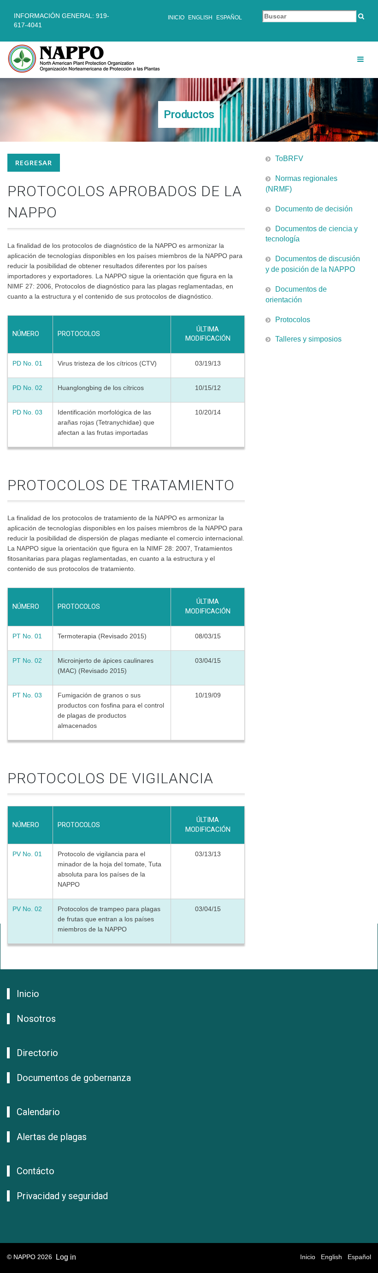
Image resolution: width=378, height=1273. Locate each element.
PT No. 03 (27, 695)
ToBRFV (289, 158)
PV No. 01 (27, 854)
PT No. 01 (27, 636)
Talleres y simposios (308, 339)
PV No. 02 (27, 909)
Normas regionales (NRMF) (301, 183)
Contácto (35, 1171)
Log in (66, 1257)
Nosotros (36, 1018)
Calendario (38, 1111)
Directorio (37, 1052)
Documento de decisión (314, 209)
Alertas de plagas (52, 1136)
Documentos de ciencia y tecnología (312, 234)
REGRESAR (33, 162)
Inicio (176, 17)
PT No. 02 (27, 660)
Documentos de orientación (296, 294)
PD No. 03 (27, 412)
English (200, 17)
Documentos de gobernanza (74, 1077)
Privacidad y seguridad (62, 1195)
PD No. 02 (27, 387)
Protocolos (292, 320)
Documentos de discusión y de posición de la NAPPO (313, 264)
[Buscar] (361, 16)
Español (229, 17)
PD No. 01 (27, 363)
